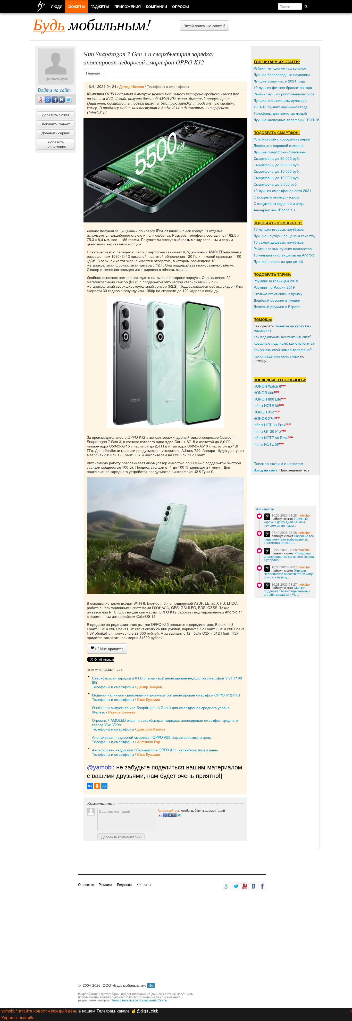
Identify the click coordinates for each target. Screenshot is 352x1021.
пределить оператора (280, 356)
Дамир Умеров (149, 686)
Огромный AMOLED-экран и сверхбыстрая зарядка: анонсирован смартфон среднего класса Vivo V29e (165, 722)
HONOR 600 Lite (267, 399)
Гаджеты (99, 6)
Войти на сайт (54, 89)
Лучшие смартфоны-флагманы (280, 151)
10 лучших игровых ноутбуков (279, 229)
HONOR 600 (264, 392)
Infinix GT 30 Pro (267, 431)
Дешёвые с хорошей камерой (279, 145)
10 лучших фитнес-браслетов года (283, 87)
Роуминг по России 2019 (274, 287)
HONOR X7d (264, 418)
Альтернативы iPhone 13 (274, 209)
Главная (93, 73)
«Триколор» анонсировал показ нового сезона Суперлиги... (289, 556)
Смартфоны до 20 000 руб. (277, 164)
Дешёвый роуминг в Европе (277, 306)
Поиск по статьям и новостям (278, 463)
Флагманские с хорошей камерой (282, 139)
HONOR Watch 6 (267, 386)
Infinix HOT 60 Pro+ (270, 424)
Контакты (144, 884)
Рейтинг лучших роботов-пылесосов (284, 93)
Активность (265, 509)
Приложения (127, 6)
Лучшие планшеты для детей (278, 261)
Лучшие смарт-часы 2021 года (279, 81)
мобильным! (92, 24)
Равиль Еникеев (121, 712)
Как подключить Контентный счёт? (283, 336)
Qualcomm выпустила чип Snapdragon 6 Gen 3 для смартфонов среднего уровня (161, 707)
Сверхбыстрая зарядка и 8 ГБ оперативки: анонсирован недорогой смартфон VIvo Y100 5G (167, 680)
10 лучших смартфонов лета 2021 (282, 190)
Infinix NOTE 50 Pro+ (271, 437)
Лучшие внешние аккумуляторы (280, 100)
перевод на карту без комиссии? (282, 328)
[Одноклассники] (97, 786)
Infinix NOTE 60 (266, 405)
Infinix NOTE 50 (266, 444)
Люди (56, 6)
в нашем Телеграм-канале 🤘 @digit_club (118, 1011)
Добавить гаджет (56, 123)
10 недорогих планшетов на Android (284, 255)
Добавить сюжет (55, 114)
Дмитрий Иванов (151, 729)
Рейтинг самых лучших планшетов (283, 248)
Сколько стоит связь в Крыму (278, 293)
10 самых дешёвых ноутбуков (279, 242)
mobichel (304, 515)
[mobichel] (267, 516)
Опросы (180, 6)
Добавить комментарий (121, 836)
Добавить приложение (55, 144)
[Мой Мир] (104, 786)
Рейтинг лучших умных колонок (280, 68)
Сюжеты (76, 6)
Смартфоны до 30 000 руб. (277, 158)
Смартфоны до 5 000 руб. (276, 184)
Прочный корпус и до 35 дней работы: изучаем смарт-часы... (286, 521)
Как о (258, 356)
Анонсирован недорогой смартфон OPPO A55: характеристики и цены (152, 737)
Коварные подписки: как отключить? (284, 343)
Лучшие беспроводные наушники (282, 74)
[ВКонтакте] (90, 786)
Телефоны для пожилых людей (280, 113)
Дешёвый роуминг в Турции (277, 300)
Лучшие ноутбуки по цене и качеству (284, 235)
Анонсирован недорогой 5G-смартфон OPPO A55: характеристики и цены (155, 749)
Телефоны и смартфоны (168, 86)
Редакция (124, 884)
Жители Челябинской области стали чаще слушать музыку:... (289, 573)
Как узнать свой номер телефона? (283, 349)
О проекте (86, 884)
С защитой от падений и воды (279, 203)
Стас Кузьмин (148, 699)
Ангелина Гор (148, 741)
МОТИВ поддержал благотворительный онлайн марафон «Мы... (287, 590)
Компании (156, 6)
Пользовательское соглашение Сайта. (139, 1000)
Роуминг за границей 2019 (276, 280)
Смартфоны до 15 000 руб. (277, 171)
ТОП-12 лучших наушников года (281, 106)
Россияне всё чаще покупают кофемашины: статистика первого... (289, 539)
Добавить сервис (55, 132)
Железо (98, 712)
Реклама (105, 884)
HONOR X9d (264, 411)
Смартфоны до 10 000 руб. (277, 177)
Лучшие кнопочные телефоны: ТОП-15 (286, 119)
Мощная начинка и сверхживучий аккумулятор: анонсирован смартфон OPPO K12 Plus (166, 695)
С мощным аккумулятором (276, 197)
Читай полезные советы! (204, 25)
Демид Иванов (131, 86)
